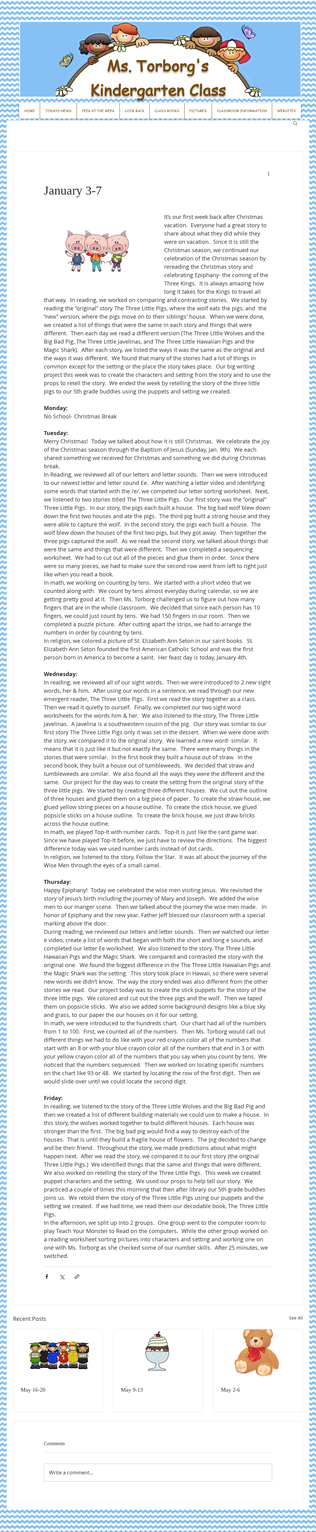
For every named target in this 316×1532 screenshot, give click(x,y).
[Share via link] (77, 1277)
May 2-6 (230, 1390)
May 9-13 (132, 1390)
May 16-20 (33, 1390)
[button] (295, 122)
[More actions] (268, 173)
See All (296, 1318)
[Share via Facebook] (47, 1277)
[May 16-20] (57, 1354)
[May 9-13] (158, 1354)
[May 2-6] (258, 1354)
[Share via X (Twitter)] (62, 1277)
